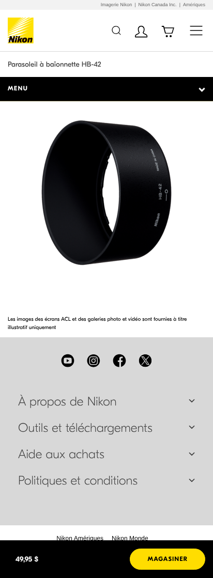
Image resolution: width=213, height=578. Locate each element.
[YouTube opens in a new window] (67, 360)
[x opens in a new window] (145, 360)
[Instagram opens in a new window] (93, 360)
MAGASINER (167, 559)
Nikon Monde (130, 538)
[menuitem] (79, 538)
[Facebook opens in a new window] (119, 360)
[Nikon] (22, 30)
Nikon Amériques (79, 538)
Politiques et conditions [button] (78, 481)
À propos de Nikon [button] (67, 402)
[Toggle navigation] (196, 30)
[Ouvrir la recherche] (116, 30)
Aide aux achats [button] (61, 454)
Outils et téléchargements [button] (85, 428)
